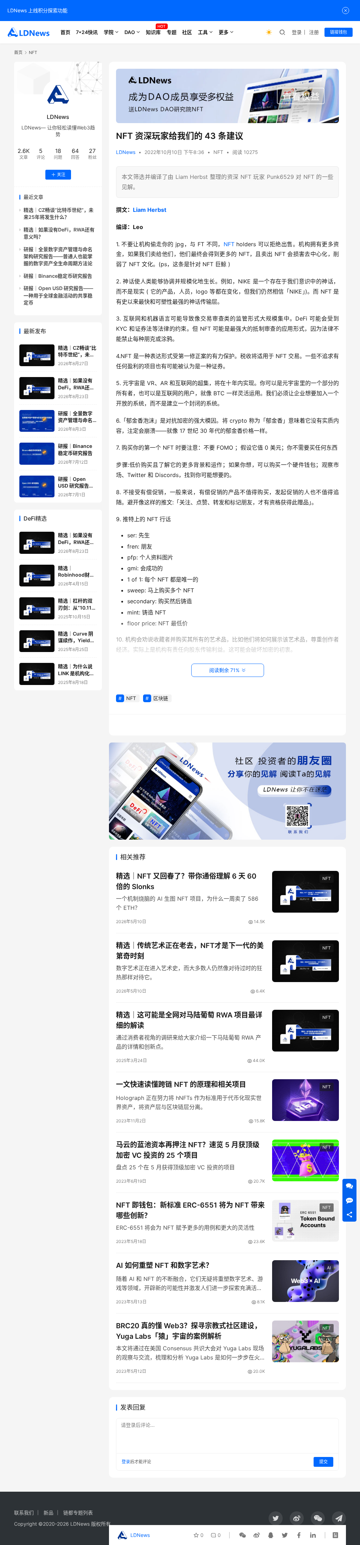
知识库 (153, 32)
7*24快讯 (87, 32)
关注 (61, 174)
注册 (314, 32)
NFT (218, 152)
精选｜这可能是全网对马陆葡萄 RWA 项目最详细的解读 (189, 1020)
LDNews (125, 152)
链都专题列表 (78, 1513)
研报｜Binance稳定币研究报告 (58, 276)
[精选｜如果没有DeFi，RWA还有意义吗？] (36, 388)
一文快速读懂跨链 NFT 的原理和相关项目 (181, 1084)
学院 (109, 32)
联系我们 (24, 1513)
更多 (224, 32)
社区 (187, 32)
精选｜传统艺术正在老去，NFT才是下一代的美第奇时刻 (190, 950)
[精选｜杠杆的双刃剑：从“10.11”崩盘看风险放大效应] (36, 608)
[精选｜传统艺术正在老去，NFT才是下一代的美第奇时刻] (305, 961)
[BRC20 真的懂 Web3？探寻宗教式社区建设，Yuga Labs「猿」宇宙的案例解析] (305, 1341)
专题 (171, 32)
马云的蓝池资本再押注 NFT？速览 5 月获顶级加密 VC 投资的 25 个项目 (187, 1150)
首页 (65, 32)
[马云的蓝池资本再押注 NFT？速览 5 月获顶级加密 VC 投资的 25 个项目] (305, 1160)
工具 (203, 32)
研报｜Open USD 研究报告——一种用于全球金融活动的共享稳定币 (58, 295)
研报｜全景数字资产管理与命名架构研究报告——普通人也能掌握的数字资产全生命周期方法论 (58, 256)
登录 (297, 32)
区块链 (160, 698)
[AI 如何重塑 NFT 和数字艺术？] (305, 1281)
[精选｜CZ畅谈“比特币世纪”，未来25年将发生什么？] (36, 355)
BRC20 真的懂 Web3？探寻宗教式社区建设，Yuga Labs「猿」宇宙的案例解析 (188, 1331)
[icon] (276, 1518)
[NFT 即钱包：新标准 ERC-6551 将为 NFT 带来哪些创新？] (305, 1221)
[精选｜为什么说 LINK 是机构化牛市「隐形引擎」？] (36, 674)
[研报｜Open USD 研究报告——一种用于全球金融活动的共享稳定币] (36, 487)
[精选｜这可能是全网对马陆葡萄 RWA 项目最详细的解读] (305, 1031)
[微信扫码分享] (242, 1535)
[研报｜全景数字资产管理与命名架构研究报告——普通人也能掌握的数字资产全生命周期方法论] (36, 421)
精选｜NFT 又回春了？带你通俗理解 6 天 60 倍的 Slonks (186, 881)
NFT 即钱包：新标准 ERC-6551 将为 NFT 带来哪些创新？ (190, 1210)
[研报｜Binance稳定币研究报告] (36, 454)
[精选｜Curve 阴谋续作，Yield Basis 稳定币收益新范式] (36, 641)
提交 (323, 1461)
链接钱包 (338, 32)
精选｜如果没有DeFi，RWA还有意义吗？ (76, 387)
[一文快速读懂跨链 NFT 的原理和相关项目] (305, 1100)
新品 (48, 1513)
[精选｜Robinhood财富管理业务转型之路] (36, 576)
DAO (129, 32)
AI (329, 1267)
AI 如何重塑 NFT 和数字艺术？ (164, 1265)
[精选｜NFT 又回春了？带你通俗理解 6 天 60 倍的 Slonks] (305, 892)
